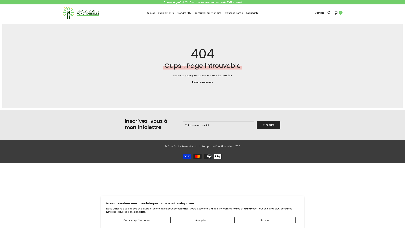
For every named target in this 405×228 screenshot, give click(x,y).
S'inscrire (268, 125)
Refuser (265, 220)
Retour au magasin (202, 82)
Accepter (200, 220)
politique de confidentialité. (129, 211)
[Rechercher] (329, 12)
